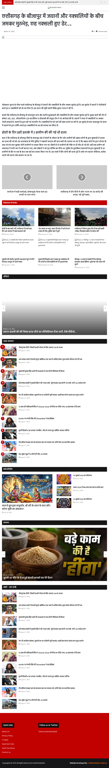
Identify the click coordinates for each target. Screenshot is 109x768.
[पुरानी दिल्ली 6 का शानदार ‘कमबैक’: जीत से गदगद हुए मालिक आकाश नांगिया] (9, 434)
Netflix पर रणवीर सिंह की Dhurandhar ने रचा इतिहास (36, 418)
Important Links (8, 744)
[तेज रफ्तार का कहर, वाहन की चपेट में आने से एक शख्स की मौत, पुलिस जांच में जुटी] (54, 217)
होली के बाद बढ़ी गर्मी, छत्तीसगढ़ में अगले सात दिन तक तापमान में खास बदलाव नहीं (17, 230)
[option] (54, 308)
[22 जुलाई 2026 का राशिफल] (64, 503)
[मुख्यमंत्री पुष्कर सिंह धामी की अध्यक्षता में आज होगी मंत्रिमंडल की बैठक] (9, 375)
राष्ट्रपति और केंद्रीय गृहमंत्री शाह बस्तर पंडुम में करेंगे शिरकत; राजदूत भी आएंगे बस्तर (18, 260)
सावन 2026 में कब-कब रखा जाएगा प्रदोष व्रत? (88, 487)
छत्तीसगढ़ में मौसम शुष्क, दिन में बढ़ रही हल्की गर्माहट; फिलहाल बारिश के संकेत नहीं (89, 230)
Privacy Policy (7, 735)
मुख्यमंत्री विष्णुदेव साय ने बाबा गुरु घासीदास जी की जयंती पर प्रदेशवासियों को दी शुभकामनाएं (53, 260)
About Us (5, 731)
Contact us (6, 752)
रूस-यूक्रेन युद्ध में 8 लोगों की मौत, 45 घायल (33, 454)
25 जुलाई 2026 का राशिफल (82, 475)
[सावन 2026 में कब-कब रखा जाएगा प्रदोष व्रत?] (64, 491)
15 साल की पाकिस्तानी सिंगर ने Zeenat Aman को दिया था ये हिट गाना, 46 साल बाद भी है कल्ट (50, 406)
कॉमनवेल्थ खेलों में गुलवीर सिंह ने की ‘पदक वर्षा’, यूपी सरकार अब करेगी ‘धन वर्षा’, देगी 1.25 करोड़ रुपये (46, 2)
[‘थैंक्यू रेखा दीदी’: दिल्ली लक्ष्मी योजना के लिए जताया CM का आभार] (9, 351)
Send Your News (8, 748)
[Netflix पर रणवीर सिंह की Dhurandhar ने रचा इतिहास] (9, 422)
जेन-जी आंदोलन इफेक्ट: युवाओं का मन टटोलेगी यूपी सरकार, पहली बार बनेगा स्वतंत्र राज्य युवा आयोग (51, 395)
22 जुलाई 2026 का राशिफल (82, 499)
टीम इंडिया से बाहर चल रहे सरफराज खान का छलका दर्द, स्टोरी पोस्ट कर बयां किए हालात (47, 442)
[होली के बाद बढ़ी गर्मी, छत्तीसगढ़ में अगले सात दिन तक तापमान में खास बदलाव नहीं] (18, 217)
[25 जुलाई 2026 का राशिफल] (64, 479)
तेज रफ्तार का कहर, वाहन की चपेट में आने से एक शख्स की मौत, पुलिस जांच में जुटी (54, 230)
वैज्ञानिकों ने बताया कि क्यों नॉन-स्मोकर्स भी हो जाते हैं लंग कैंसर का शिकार (36, 578)
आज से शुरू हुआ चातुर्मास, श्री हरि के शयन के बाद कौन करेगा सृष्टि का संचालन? (26, 507)
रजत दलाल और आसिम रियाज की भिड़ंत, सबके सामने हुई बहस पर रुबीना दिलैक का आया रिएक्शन (47, 332)
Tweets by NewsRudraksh (47, 731)
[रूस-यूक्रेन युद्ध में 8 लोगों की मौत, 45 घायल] (9, 458)
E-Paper (5, 740)
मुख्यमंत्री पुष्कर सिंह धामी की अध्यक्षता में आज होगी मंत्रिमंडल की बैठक (41, 371)
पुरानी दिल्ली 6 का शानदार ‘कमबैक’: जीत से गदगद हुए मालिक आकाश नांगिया (44, 430)
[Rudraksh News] (54, 8)
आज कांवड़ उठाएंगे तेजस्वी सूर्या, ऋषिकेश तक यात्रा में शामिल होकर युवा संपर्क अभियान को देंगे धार (50, 359)
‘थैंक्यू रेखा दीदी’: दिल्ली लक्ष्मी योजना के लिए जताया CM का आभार (41, 347)
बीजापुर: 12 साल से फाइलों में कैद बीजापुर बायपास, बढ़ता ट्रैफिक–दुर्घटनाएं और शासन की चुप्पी (90, 262)
